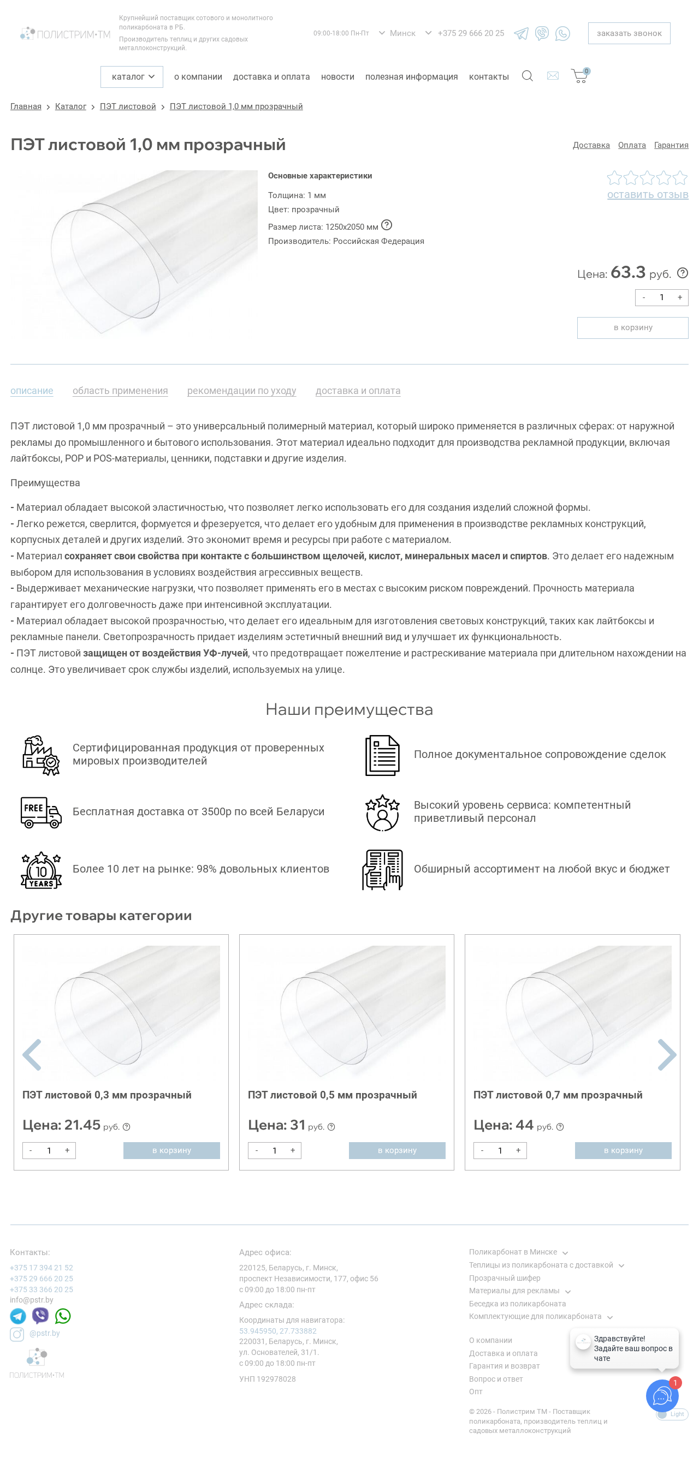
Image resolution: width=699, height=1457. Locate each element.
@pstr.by (44, 1333)
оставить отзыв (648, 194)
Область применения (120, 390)
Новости (337, 76)
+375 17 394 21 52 (41, 1267)
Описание (32, 390)
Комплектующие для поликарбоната (535, 1316)
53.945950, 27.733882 (278, 1331)
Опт (476, 1391)
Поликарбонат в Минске (513, 1251)
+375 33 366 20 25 (41, 1289)
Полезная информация (411, 76)
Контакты (489, 76)
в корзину (633, 327)
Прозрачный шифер (505, 1278)
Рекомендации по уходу (242, 390)
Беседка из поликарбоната (517, 1303)
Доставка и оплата (271, 76)
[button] (32, 1054)
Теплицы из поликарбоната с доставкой (541, 1265)
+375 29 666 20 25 (41, 1278)
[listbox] (397, 33)
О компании (198, 76)
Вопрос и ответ (496, 1379)
